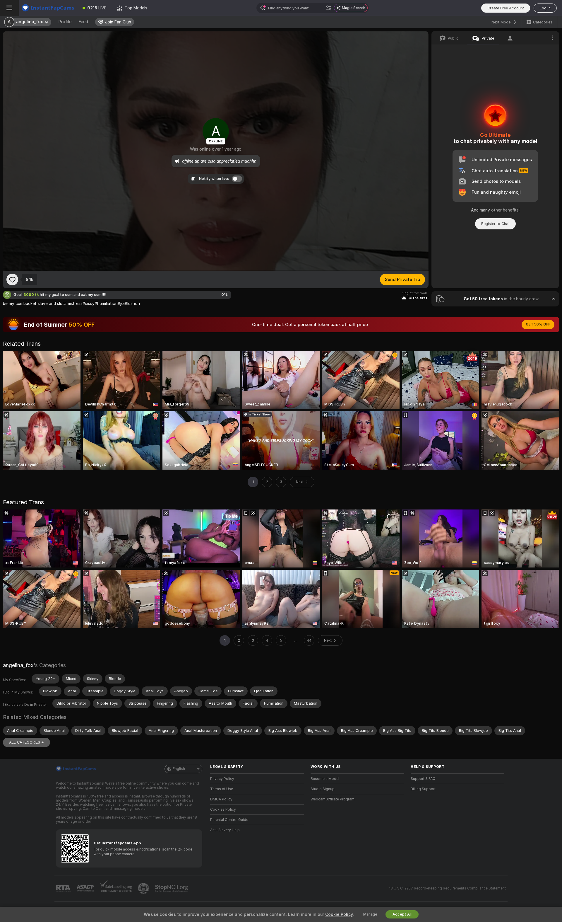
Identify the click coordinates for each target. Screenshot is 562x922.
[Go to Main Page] (48, 8)
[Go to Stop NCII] (172, 888)
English (179, 769)
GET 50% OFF (538, 324)
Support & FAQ (423, 779)
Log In (545, 8)
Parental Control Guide (229, 820)
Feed (83, 21)
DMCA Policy (221, 799)
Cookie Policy (339, 914)
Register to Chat (495, 223)
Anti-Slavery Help (225, 830)
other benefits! (505, 210)
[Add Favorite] (12, 279)
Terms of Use (221, 789)
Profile (64, 21)
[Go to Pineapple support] (144, 888)
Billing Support (423, 789)
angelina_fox (18, 665)
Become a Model (325, 779)
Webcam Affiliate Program (332, 799)
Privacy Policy (222, 779)
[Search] (329, 8)
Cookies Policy (223, 809)
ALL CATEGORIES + (26, 742)
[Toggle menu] (9, 8)
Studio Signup (323, 789)
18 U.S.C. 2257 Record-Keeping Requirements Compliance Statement (447, 888)
